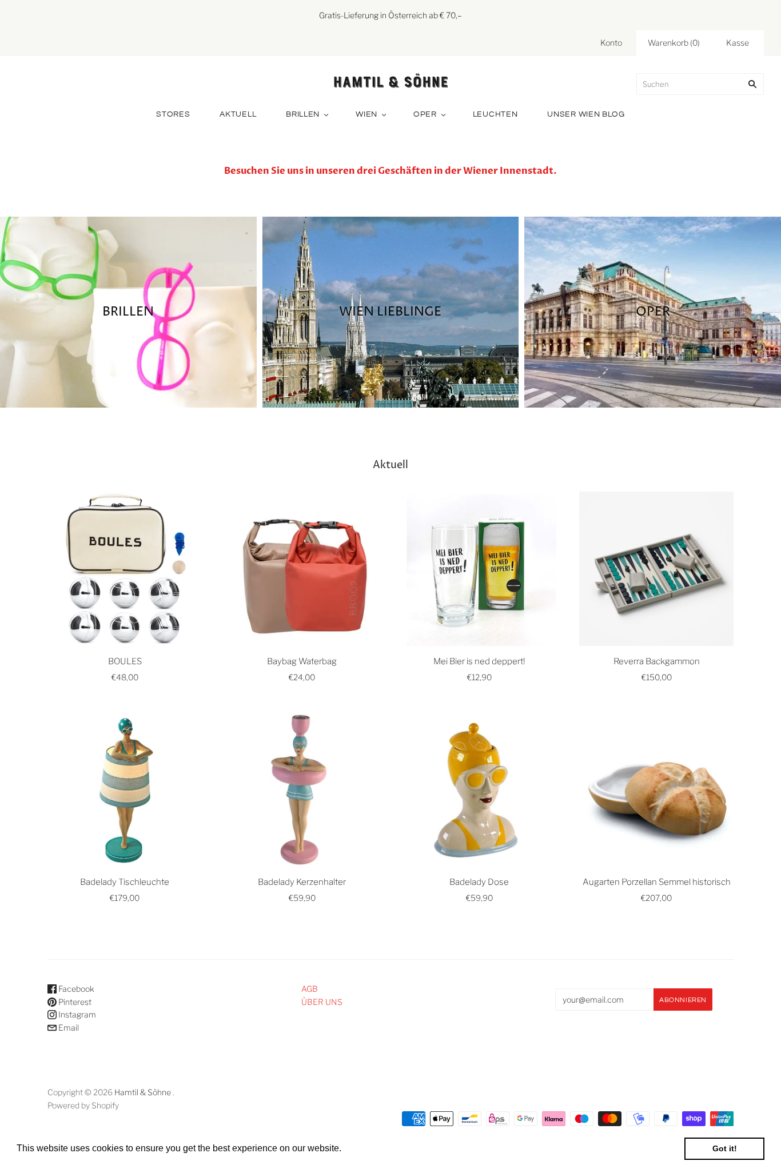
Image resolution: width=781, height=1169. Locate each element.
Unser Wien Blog (586, 114)
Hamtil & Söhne (142, 1092)
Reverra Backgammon (656, 661)
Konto (611, 42)
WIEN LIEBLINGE (390, 311)
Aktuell (238, 114)
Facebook (75, 989)
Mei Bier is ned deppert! (479, 661)
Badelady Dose (479, 882)
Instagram (76, 1014)
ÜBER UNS (321, 1002)
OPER (425, 114)
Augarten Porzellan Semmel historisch (657, 882)
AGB (309, 989)
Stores (173, 114)
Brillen (303, 114)
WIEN (366, 114)
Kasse (737, 42)
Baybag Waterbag (302, 661)
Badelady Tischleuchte (124, 882)
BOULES (125, 661)
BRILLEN (128, 311)
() (674, 42)
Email (68, 1027)
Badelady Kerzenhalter (302, 882)
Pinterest (74, 1002)
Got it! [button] (724, 1148)
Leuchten (495, 114)
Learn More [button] (368, 1148)
